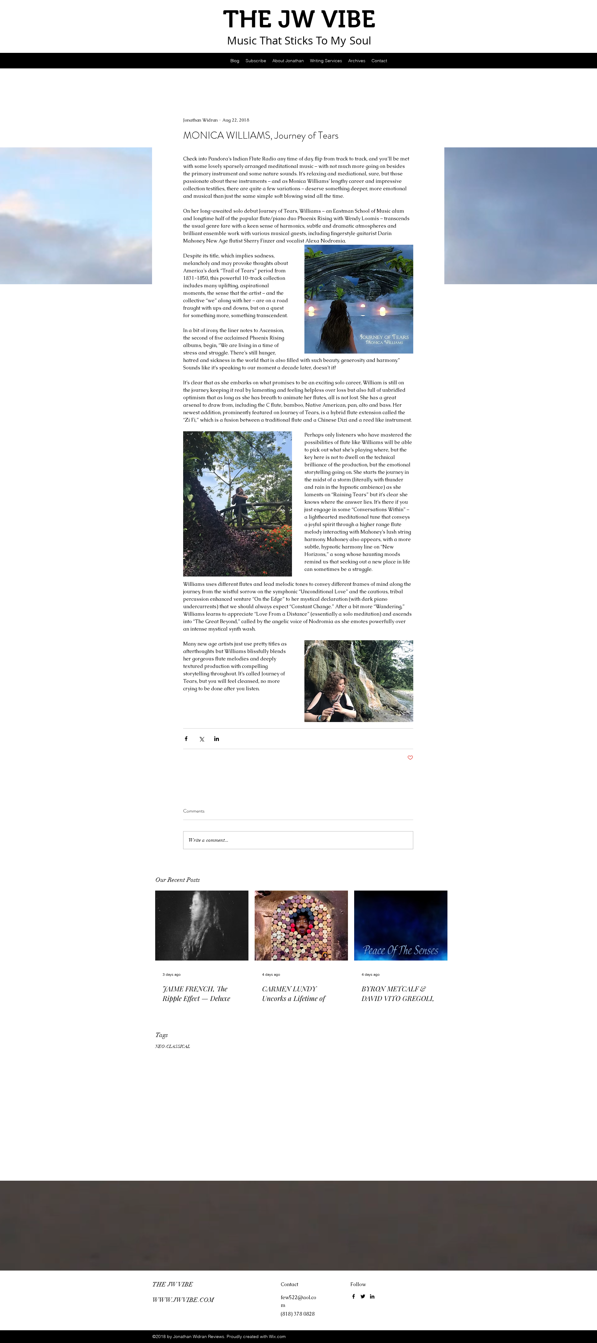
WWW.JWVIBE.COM (183, 1300)
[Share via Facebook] (186, 739)
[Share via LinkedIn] (217, 739)
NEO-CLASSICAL (172, 1046)
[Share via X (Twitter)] (201, 739)
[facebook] (353, 1296)
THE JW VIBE (172, 1284)
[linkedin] (372, 1296)
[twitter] (363, 1296)
